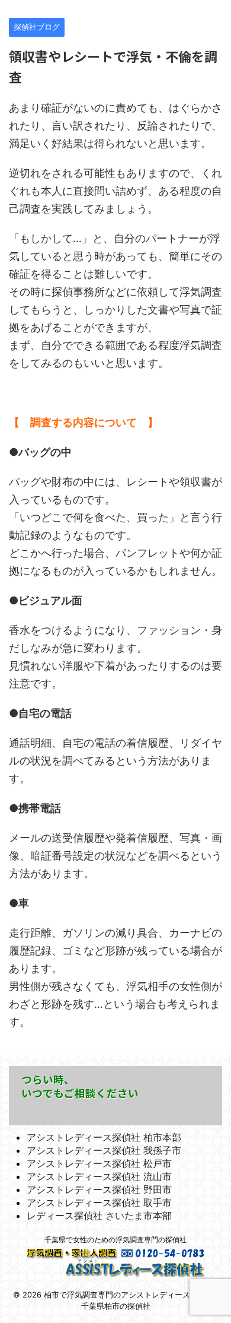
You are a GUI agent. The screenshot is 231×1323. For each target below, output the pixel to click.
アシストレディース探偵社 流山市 (99, 1176)
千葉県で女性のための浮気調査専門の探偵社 (115, 1239)
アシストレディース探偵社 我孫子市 (104, 1150)
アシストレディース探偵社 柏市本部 (104, 1137)
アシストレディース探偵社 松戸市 (99, 1163)
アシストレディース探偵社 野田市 (99, 1189)
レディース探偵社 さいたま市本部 (99, 1216)
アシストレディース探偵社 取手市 (99, 1202)
